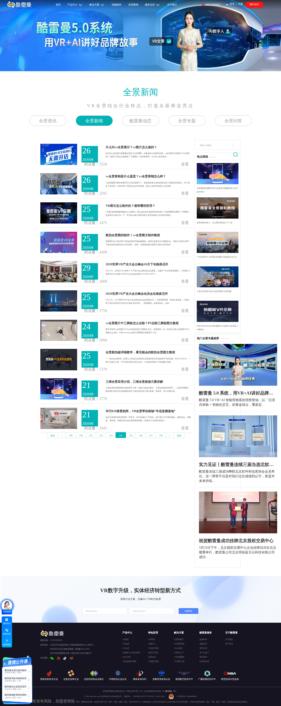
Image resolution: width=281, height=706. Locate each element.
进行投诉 (168, 691)
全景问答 (233, 120)
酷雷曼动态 (140, 120)
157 (151, 435)
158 (160, 435)
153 (111, 435)
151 (90, 435)
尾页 (179, 435)
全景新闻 (140, 92)
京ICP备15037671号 (140, 696)
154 (120, 435)
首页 (52, 435)
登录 (232, 3)
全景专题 (187, 120)
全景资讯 (48, 120)
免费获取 (188, 611)
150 (81, 435)
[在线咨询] (7, 605)
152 (101, 435)
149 (70, 435)
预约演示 (254, 4)
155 (131, 435)
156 (140, 435)
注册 (240, 3)
